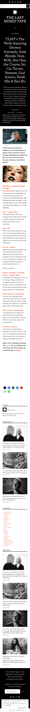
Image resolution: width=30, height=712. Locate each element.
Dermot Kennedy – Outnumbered (13, 294)
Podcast (14, 443)
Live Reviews (7, 523)
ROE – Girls (6, 228)
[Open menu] (15, 28)
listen (9, 117)
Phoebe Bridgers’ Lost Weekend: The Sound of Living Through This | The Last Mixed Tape (14, 446)
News (12, 33)
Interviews (6, 519)
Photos (5, 531)
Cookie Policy (8, 705)
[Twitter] (12, 2)
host (4, 117)
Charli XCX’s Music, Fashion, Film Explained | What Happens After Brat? (14, 661)
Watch (22, 443)
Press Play (6, 536)
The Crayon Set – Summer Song (13, 310)
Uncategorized (7, 544)
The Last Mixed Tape (15, 19)
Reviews (19, 443)
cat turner (9, 115)
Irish (6, 117)
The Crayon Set (11, 120)
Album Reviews (8, 512)
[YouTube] (20, 2)
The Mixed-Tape (6, 122)
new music (9, 118)
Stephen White (15, 110)
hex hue (23, 115)
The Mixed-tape (8, 540)
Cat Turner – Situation (10, 326)
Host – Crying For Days (10, 212)
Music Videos (13, 471)
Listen (4, 443)
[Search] (28, 6)
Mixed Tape (14, 117)
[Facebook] (9, 2)
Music (18, 117)
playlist (14, 118)
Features (6, 516)
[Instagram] (15, 2)
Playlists (16, 33)
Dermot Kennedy (17, 115)
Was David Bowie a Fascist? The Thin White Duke (15, 473)
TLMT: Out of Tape (9, 542)
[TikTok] (17, 2)
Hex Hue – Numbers (9, 247)
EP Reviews (7, 514)
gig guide (6, 518)
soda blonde (19, 118)
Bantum (5, 115)
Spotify (18, 350)
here (8, 345)
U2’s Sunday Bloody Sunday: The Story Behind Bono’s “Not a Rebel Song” (14, 499)
